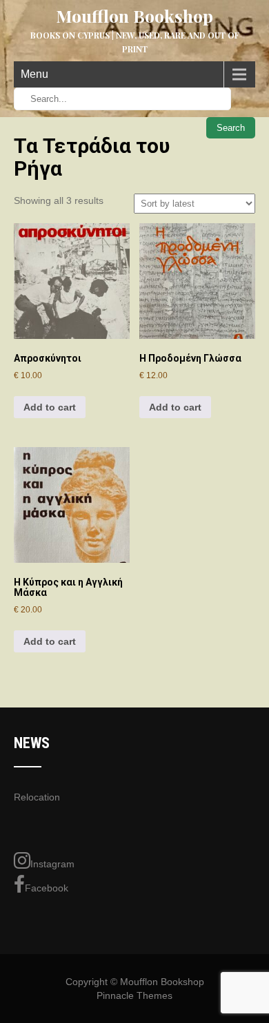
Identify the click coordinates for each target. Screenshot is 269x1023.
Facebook (46, 887)
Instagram (52, 863)
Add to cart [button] (49, 407)
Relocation (37, 797)
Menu (34, 74)
